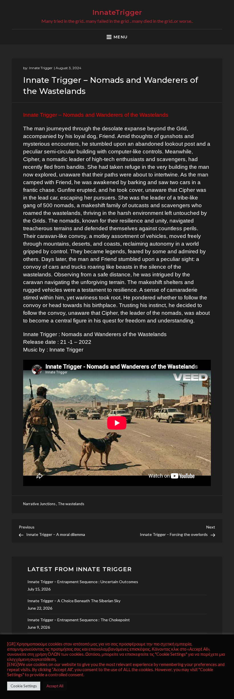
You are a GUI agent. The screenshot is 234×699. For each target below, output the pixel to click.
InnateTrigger (117, 12)
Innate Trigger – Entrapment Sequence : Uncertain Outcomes (82, 581)
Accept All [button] (55, 686)
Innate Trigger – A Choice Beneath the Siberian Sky (73, 600)
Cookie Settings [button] (24, 686)
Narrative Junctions (39, 503)
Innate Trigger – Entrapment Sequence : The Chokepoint (78, 619)
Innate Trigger (41, 68)
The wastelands (71, 503)
